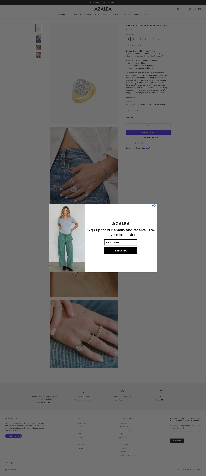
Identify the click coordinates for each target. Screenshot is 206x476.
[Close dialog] (154, 206)
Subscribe (121, 250)
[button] (121, 223)
